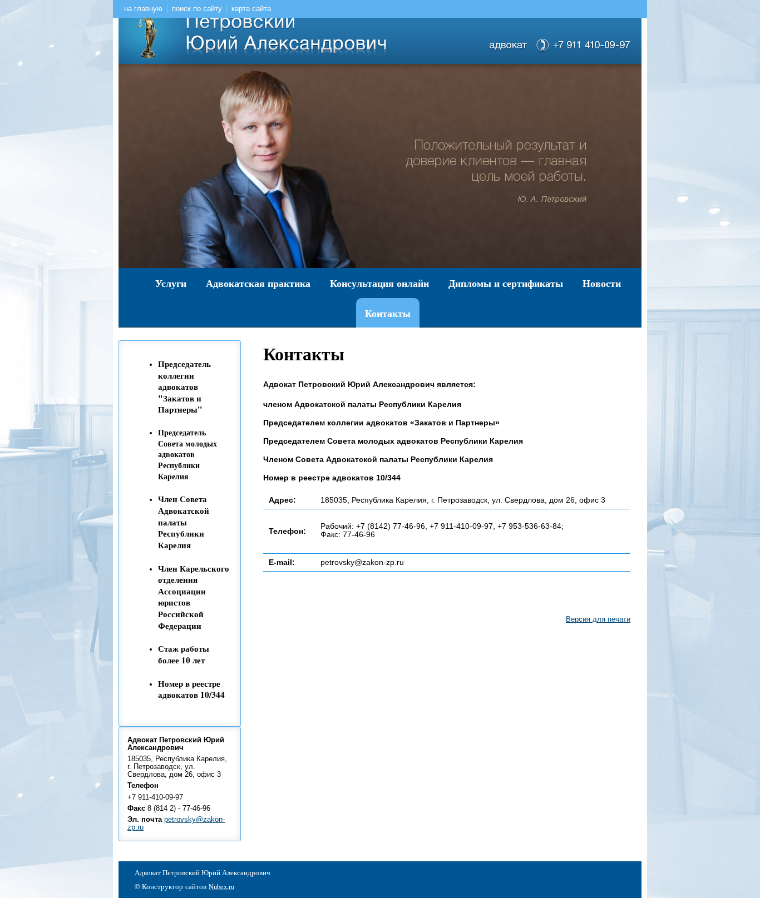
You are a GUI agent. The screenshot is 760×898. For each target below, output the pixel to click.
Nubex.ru (221, 886)
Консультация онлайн (379, 283)
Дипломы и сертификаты (505, 283)
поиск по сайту (197, 9)
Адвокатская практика (258, 283)
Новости (602, 283)
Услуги (170, 283)
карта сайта (251, 9)
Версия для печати (598, 619)
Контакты (388, 313)
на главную (143, 9)
